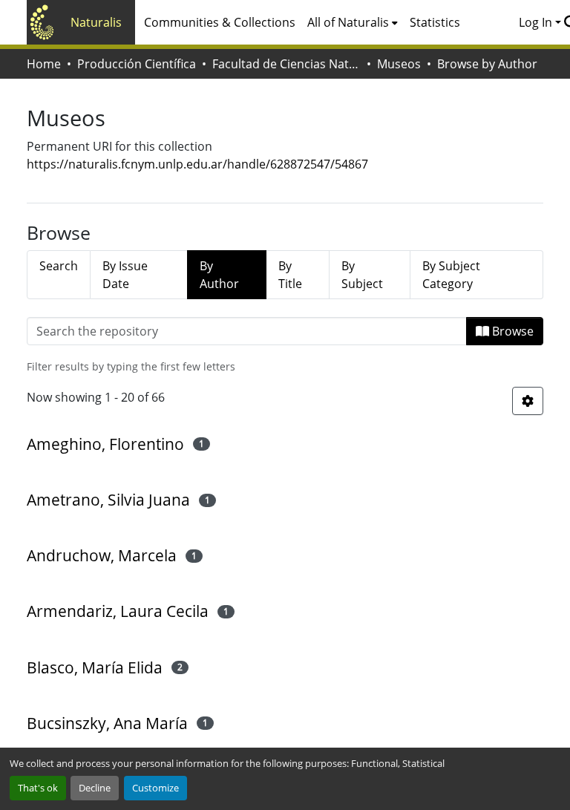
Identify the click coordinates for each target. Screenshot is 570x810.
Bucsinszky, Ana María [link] (107, 723)
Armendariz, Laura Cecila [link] (118, 611)
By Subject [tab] (362, 275)
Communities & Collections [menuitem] (219, 22)
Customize (155, 787)
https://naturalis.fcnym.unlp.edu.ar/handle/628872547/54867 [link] (197, 164)
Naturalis (96, 22)
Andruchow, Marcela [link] (102, 555)
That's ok (38, 787)
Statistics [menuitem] (435, 22)
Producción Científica (136, 64)
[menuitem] (352, 22)
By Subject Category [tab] (451, 275)
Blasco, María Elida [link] (95, 667)
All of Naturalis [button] (348, 22)
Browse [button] (511, 331)
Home (44, 64)
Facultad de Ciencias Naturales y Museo (286, 64)
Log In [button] (537, 22)
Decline (95, 787)
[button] (527, 401)
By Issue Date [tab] (125, 275)
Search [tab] (58, 266)
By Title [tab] (290, 275)
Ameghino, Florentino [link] (105, 444)
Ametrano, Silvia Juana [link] (108, 499)
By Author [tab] (219, 275)
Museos (399, 64)
